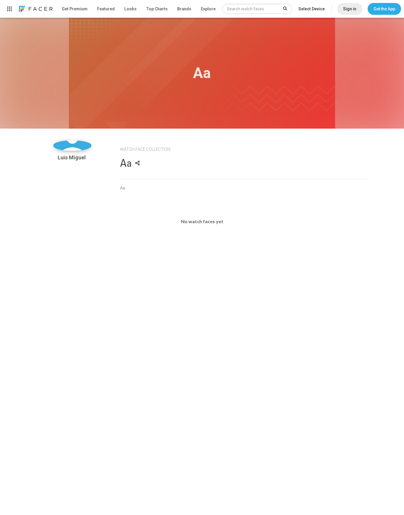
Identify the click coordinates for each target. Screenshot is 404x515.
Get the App (384, 9)
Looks (130, 9)
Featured (106, 9)
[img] (72, 145)
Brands (184, 9)
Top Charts (157, 9)
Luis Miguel (72, 157)
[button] (384, 9)
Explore (208, 9)
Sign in (349, 9)
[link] (35, 9)
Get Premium (75, 9)
